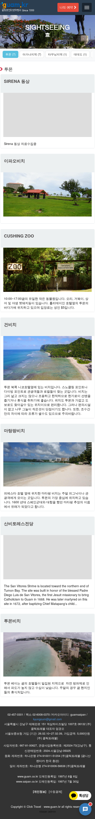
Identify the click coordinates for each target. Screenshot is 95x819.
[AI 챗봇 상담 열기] (85, 809)
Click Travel (34, 806)
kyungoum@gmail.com (47, 719)
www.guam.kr (52, 806)
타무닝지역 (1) (57, 54)
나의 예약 (67, 7)
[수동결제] (55, 791)
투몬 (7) (10, 54)
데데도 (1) (80, 54)
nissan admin (47, 811)
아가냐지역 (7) (32, 54)
